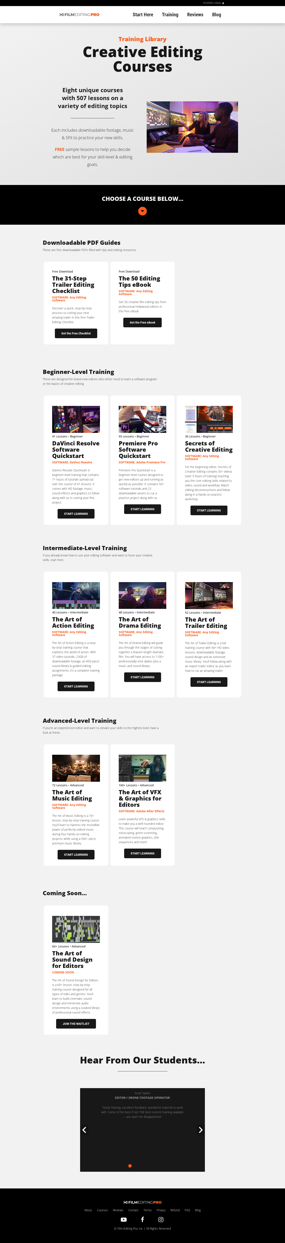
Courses (102, 1210)
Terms (148, 1210)
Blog (198, 1210)
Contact (133, 1210)
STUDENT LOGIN (212, 2)
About (88, 1210)
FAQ (187, 1210)
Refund (175, 1210)
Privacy (161, 1210)
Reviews (118, 1210)
